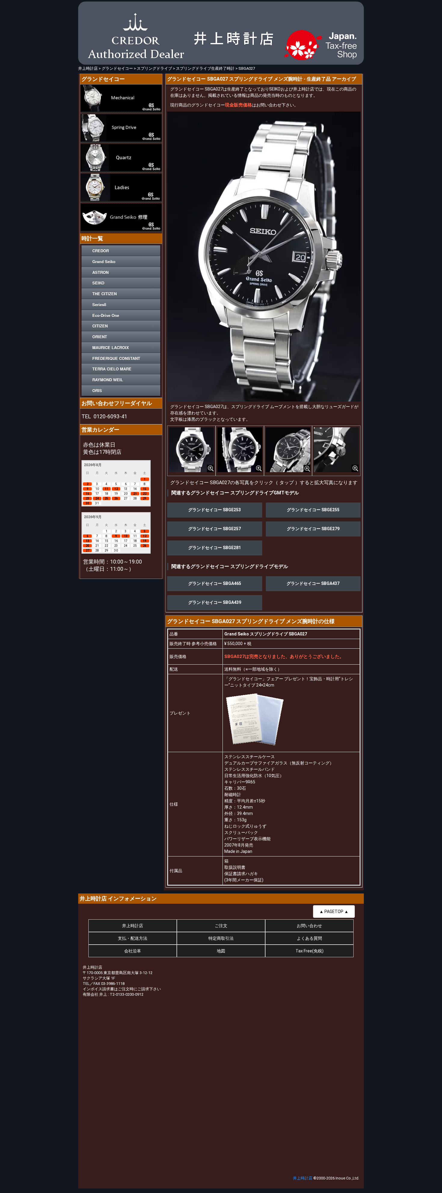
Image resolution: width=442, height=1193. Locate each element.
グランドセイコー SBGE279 (313, 528)
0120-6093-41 (110, 416)
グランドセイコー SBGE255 (313, 509)
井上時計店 (132, 925)
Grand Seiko (103, 261)
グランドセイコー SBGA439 (214, 602)
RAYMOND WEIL (107, 380)
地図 (221, 951)
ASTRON (100, 272)
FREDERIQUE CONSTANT (116, 358)
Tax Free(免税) (310, 951)
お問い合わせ (309, 925)
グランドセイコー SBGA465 (214, 583)
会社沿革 (132, 951)
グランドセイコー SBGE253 (214, 509)
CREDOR (100, 251)
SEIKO (98, 283)
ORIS (97, 390)
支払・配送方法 (132, 938)
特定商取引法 (221, 938)
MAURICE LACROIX (110, 347)
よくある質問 (309, 938)
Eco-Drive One (105, 315)
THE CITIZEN (104, 294)
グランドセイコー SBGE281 (214, 547)
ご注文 (221, 925)
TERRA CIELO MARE (111, 369)
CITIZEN (100, 326)
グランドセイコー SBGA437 (313, 583)
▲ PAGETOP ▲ (333, 911)
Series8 (99, 304)
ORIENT (99, 337)
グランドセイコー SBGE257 (214, 528)
